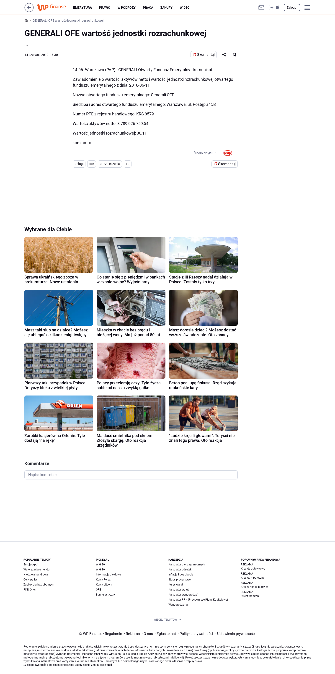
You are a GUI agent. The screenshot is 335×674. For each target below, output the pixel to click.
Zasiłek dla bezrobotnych (38, 584)
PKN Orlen (29, 589)
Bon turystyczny (106, 594)
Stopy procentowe (179, 579)
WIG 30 (100, 569)
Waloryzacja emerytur (36, 569)
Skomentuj (206, 54)
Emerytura (82, 7)
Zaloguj (292, 7)
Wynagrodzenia (178, 604)
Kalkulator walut (178, 589)
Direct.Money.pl (250, 596)
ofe (91, 164)
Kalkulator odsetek (179, 569)
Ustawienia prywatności (235, 634)
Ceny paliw (30, 579)
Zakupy (166, 7)
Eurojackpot (30, 564)
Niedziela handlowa (35, 574)
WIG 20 (100, 564)
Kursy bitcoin (104, 584)
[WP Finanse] (55, 7)
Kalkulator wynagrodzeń (183, 594)
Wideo (185, 7)
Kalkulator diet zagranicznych (186, 564)
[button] (274, 7)
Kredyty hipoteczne (252, 577)
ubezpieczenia (110, 164)
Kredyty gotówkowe (253, 568)
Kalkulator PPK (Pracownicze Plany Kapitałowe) (198, 599)
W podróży (127, 7)
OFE (98, 589)
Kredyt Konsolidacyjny (254, 586)
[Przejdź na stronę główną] (29, 11)
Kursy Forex (103, 579)
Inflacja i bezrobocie (180, 574)
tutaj (109, 664)
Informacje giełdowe (108, 574)
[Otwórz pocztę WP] (261, 7)
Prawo (104, 7)
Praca (148, 7)
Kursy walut (175, 584)
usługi (79, 164)
